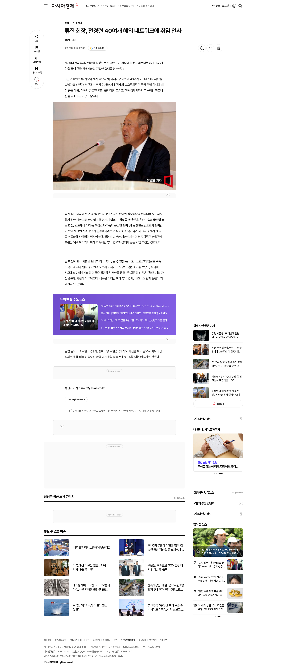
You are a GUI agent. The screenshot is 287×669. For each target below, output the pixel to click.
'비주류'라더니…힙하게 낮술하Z (91, 548)
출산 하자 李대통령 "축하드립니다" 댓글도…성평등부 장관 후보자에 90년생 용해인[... (135, 313)
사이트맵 (163, 640)
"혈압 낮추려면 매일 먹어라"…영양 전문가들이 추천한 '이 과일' (211, 595)
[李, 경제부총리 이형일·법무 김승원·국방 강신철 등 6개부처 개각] (131, 555)
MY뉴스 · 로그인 (220, 5)
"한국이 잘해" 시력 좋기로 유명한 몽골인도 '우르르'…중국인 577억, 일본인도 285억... (135, 306)
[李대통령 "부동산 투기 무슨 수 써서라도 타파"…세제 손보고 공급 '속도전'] (131, 615)
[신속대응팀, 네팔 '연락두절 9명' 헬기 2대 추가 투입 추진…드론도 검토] (131, 595)
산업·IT (68, 23)
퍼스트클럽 (84, 640)
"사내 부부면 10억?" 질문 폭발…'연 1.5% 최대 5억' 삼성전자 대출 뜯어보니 (135, 320)
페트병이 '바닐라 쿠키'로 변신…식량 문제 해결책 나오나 (226, 392)
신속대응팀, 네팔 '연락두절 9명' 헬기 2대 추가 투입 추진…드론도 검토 (166, 587)
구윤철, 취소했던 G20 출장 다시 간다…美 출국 (165, 567)
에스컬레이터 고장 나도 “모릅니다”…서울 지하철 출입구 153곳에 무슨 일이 (91, 587)
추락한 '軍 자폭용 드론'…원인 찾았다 (90, 607)
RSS (115, 640)
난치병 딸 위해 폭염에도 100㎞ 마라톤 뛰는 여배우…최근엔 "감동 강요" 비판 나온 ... (135, 327)
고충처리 (152, 640)
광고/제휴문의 (60, 640)
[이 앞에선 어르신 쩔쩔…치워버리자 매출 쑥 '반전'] (56, 575)
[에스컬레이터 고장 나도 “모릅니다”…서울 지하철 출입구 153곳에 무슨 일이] (56, 595)
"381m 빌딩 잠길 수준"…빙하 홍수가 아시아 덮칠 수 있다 (227, 363)
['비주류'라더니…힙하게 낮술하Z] (56, 555)
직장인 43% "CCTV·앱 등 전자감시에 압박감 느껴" (227, 378)
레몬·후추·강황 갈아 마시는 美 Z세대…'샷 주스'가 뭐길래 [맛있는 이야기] (227, 350)
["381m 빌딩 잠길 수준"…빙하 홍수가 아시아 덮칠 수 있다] (201, 368)
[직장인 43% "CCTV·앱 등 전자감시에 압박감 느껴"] (201, 383)
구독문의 (96, 640)
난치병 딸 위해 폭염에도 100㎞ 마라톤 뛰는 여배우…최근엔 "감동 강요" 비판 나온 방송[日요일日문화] (220, 552)
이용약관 (142, 640)
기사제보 (106, 640)
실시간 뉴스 (90, 6)
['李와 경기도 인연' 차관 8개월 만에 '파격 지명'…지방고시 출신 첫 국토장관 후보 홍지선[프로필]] (235, 583)
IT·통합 (78, 23)
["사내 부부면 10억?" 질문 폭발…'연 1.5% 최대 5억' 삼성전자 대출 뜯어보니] (235, 612)
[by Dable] (179, 498)
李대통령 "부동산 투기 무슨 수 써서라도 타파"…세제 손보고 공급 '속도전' (165, 607)
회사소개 (47, 640)
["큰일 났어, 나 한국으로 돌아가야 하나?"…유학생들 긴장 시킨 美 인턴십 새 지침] (235, 569)
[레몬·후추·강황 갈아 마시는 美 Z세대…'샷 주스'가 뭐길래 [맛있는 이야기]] (201, 354)
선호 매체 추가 (99, 48)
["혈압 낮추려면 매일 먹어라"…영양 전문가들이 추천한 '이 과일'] (235, 598)
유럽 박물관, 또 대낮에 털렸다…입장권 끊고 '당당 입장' (225, 335)
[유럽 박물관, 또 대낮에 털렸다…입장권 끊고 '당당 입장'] (201, 340)
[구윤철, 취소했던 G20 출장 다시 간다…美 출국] (131, 575)
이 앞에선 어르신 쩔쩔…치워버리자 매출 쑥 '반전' (90, 567)
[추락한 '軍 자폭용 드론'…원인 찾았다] (56, 615)
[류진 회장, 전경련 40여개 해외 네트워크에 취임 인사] (114, 146)
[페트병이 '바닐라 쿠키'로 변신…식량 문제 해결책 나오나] (201, 397)
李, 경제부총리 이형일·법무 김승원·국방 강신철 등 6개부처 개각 (165, 548)
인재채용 (73, 640)
